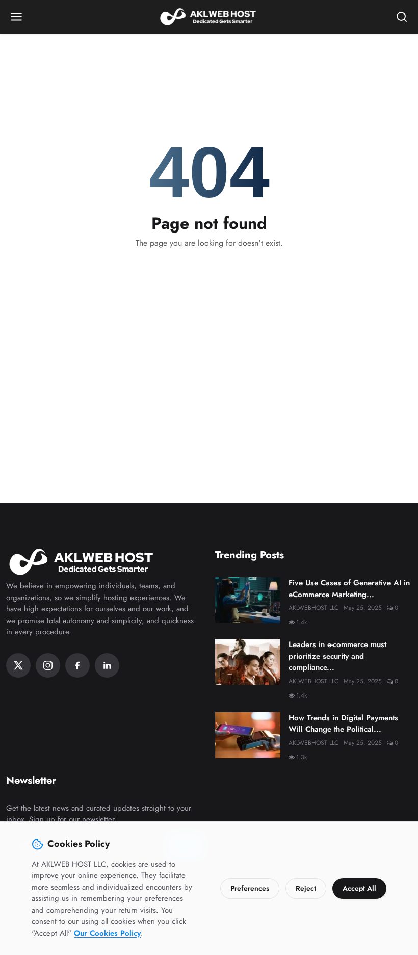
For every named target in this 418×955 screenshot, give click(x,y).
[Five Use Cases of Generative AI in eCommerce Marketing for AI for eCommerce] (247, 600)
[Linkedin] (107, 665)
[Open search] (401, 17)
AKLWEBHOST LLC (313, 607)
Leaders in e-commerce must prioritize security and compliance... (337, 656)
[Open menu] (16, 17)
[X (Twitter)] (18, 665)
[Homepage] (209, 17)
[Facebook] (77, 665)
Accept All (359, 888)
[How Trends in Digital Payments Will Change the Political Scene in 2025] (247, 735)
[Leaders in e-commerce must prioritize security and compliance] (247, 662)
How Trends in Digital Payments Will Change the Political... (343, 723)
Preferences (249, 888)
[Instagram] (48, 665)
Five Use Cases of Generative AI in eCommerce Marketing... (349, 588)
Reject (306, 888)
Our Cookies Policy (107, 933)
